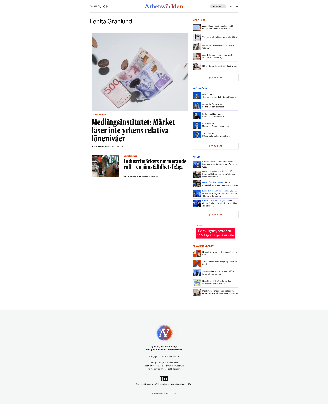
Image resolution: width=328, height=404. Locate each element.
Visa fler (217, 78)
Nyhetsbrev (218, 6)
